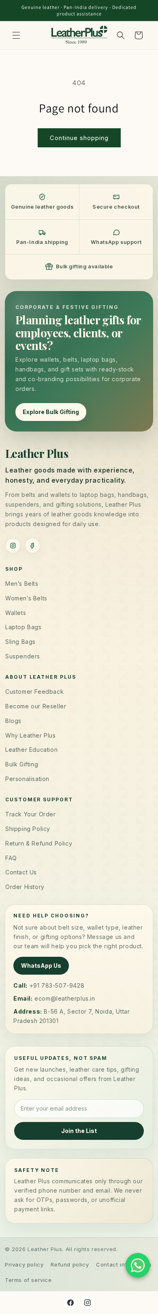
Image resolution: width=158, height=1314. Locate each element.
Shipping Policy (27, 828)
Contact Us (21, 872)
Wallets (15, 612)
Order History (25, 886)
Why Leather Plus (30, 735)
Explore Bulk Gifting (51, 411)
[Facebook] (32, 545)
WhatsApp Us (41, 965)
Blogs (13, 720)
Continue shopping (79, 138)
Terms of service (28, 1280)
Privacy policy (24, 1264)
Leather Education (31, 749)
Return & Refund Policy (38, 843)
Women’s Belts (26, 598)
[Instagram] (13, 545)
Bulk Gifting (21, 764)
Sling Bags (20, 641)
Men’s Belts (21, 583)
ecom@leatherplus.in (64, 998)
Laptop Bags (23, 627)
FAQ (11, 857)
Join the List (79, 1130)
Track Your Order (30, 814)
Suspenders (22, 656)
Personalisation (27, 778)
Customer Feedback (34, 691)
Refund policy (70, 1264)
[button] (16, 35)
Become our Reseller (35, 706)
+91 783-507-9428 (57, 985)
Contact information (123, 1264)
